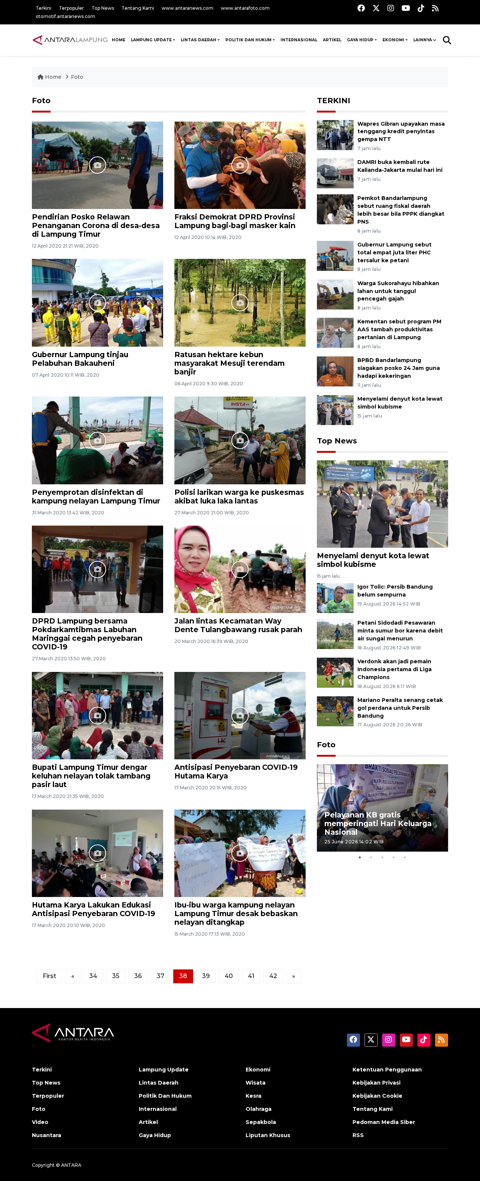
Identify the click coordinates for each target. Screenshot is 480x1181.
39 (206, 976)
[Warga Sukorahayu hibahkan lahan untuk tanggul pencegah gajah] (335, 294)
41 (251, 976)
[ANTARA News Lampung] (70, 39)
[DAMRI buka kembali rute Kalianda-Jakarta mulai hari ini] (335, 173)
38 (183, 976)
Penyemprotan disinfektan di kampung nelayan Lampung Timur (96, 496)
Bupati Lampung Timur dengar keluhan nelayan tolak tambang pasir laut (91, 776)
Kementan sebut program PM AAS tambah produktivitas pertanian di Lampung (399, 329)
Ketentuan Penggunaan (387, 1069)
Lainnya (422, 40)
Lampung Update (151, 40)
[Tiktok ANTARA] (421, 8)
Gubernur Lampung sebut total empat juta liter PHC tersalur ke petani (394, 252)
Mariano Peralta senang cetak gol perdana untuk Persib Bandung (400, 708)
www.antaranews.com (187, 8)
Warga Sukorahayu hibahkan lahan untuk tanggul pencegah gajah (398, 291)
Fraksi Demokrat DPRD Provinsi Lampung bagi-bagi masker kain (235, 221)
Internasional (298, 40)
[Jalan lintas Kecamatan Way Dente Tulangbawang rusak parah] (240, 568)
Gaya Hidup (360, 40)
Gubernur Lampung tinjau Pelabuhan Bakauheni (80, 359)
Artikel (332, 40)
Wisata (256, 1082)
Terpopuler (71, 8)
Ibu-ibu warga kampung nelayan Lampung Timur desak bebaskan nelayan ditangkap (236, 913)
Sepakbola (261, 1122)
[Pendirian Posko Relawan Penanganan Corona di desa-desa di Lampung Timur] (97, 164)
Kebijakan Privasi (376, 1082)
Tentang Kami (138, 8)
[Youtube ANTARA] (406, 8)
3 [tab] (382, 857)
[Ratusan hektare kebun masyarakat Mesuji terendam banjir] (240, 302)
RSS (358, 1135)
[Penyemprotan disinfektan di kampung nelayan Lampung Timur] (97, 439)
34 (93, 976)
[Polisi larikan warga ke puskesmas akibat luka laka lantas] (240, 439)
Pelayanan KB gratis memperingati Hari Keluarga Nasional (378, 823)
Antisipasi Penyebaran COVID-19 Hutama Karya (236, 771)
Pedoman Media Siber (383, 1122)
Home (53, 77)
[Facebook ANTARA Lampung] (361, 8)
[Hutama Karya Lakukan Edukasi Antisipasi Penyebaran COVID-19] (97, 852)
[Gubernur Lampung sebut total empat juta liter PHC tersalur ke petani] (335, 255)
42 (273, 976)
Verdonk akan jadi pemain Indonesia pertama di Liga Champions (394, 669)
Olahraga (259, 1109)
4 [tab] (394, 857)
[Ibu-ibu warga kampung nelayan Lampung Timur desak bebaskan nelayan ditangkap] (240, 852)
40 (229, 976)
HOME (118, 40)
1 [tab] (360, 857)
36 (138, 976)
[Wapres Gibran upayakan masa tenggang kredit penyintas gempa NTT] (335, 134)
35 (115, 976)
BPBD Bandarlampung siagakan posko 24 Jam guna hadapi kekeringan (398, 368)
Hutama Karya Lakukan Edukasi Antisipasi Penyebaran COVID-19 (93, 909)
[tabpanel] (382, 808)
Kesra (253, 1095)
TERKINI (333, 100)
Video (40, 1122)
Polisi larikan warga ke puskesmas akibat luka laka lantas (239, 496)
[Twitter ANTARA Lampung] (376, 8)
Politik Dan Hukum (248, 40)
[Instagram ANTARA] (390, 8)
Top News (103, 8)
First (49, 976)
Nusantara (46, 1135)
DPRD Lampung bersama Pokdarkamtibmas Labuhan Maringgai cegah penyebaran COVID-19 (87, 633)
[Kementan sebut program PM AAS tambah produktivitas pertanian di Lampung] (335, 332)
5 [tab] (405, 857)
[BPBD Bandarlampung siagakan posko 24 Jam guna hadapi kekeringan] (335, 371)
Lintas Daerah (198, 40)
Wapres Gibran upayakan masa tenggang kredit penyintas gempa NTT (401, 131)
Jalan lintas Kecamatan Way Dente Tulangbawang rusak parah (238, 625)
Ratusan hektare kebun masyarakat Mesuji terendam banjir (229, 363)
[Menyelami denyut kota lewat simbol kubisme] (335, 409)
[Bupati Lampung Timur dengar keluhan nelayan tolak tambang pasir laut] (97, 715)
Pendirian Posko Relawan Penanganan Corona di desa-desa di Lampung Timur (96, 225)
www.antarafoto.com (245, 8)
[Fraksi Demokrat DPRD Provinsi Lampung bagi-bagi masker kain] (240, 164)
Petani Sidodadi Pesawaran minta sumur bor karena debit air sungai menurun (400, 630)
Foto (77, 77)
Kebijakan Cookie (377, 1095)
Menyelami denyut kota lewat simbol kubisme (373, 560)
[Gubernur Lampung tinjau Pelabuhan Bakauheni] (97, 302)
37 (160, 976)
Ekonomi (393, 40)
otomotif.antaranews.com (65, 16)
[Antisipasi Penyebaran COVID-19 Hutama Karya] (240, 715)
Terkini (43, 8)
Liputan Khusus (268, 1135)
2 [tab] (371, 857)
